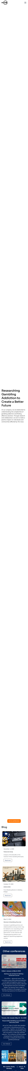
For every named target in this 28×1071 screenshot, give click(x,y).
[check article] (14, 961)
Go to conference (14, 821)
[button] (25, 2)
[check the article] (14, 838)
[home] (4, 3)
